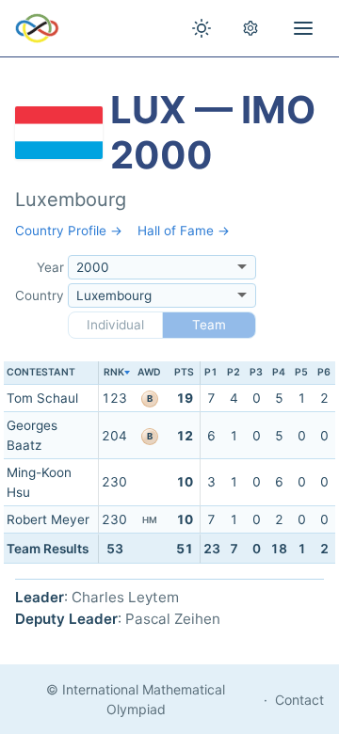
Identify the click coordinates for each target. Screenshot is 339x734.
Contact (299, 700)
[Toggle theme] (201, 28)
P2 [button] (233, 372)
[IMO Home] (37, 28)
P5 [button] (301, 372)
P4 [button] (278, 372)
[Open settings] (250, 28)
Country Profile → (68, 230)
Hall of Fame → (183, 230)
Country (39, 295)
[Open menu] (303, 28)
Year (50, 267)
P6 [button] (324, 372)
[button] (114, 373)
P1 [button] (211, 372)
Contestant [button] (41, 372)
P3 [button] (256, 372)
